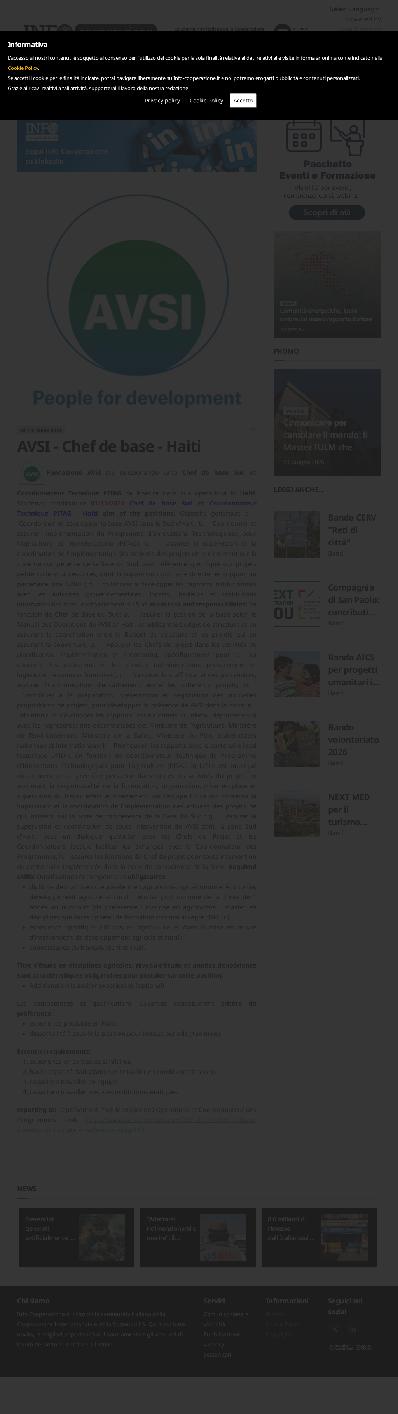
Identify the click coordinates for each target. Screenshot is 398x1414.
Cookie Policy (23, 67)
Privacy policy (162, 100)
